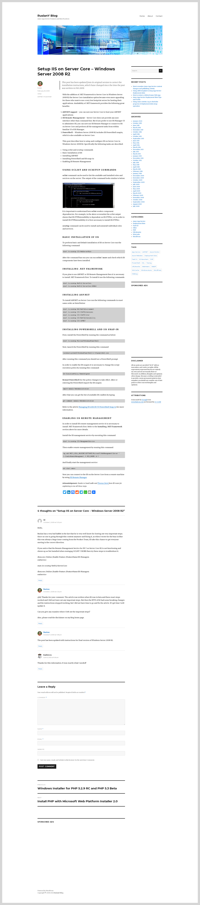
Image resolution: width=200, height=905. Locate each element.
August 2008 (137, 204)
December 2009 (138, 176)
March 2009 (137, 193)
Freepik (144, 400)
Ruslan (40, 88)
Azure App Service (139, 221)
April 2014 (136, 145)
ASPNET (40, 97)
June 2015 (136, 141)
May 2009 (136, 189)
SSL (143, 263)
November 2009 (138, 178)
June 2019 (136, 125)
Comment (42, 697)
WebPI (154, 266)
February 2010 (138, 171)
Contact (159, 16)
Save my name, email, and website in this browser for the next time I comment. (67, 760)
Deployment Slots (139, 223)
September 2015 (138, 138)
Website (41, 749)
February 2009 (138, 195)
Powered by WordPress (45, 891)
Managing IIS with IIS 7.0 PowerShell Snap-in (97, 407)
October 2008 (137, 200)
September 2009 (138, 182)
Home (142, 16)
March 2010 (137, 169)
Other (40, 94)
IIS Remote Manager (78, 477)
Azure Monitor (154, 252)
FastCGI (135, 226)
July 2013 (136, 152)
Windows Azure (146, 270)
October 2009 (137, 180)
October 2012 (137, 160)
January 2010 (137, 173)
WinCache (136, 234)
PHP (134, 230)
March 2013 (137, 154)
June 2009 (136, 187)
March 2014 (137, 147)
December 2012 (138, 158)
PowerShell (47, 97)
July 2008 (136, 206)
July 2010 (136, 162)
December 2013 (138, 149)
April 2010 (136, 167)
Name (40, 729)
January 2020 (137, 121)
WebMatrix (145, 266)
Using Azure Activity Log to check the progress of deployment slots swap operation (145, 104)
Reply (40, 580)
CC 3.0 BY (158, 402)
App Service (136, 252)
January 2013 (137, 156)
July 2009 (136, 184)
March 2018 (137, 128)
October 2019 (137, 123)
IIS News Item (143, 259)
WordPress (136, 236)
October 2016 (137, 132)
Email (40, 739)
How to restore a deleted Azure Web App (146, 95)
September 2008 (138, 202)
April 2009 (136, 191)
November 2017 (138, 130)
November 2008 (138, 197)
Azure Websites (137, 255)
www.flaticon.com (137, 402)
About (150, 16)
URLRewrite (137, 232)
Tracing (149, 263)
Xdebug (135, 274)
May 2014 (136, 143)
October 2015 (137, 136)
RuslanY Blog (48, 15)
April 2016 (136, 134)
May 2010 (136, 165)
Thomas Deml (103, 483)
